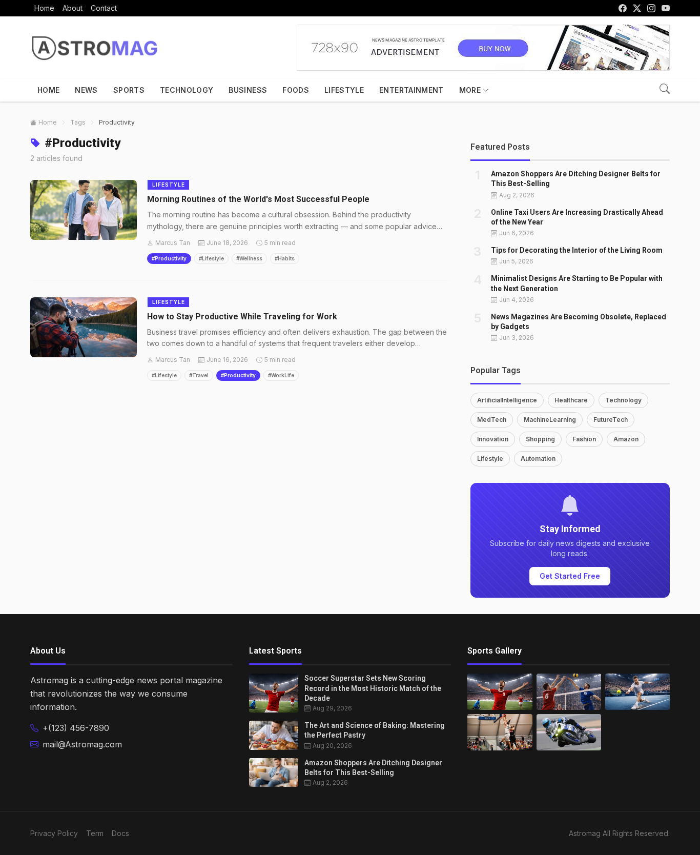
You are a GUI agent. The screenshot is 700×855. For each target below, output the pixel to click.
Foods (295, 90)
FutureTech (610, 419)
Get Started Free (570, 576)
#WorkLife (281, 375)
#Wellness (249, 258)
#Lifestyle (211, 258)
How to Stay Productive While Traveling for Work (242, 316)
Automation (538, 458)
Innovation (492, 439)
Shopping (540, 439)
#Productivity (169, 258)
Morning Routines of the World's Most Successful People (258, 199)
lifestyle (168, 184)
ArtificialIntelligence (507, 400)
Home (48, 90)
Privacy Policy (54, 833)
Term (95, 833)
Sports (129, 90)
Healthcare (571, 400)
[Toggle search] (665, 89)
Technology (187, 90)
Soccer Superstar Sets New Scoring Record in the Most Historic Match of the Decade (372, 688)
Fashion (584, 439)
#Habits (285, 258)
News (86, 90)
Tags (78, 122)
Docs (120, 833)
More (470, 90)
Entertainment (411, 90)
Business (248, 90)
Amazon (626, 439)
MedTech (491, 419)
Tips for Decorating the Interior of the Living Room (577, 250)
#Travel (199, 375)
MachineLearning (550, 419)
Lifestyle (344, 90)
